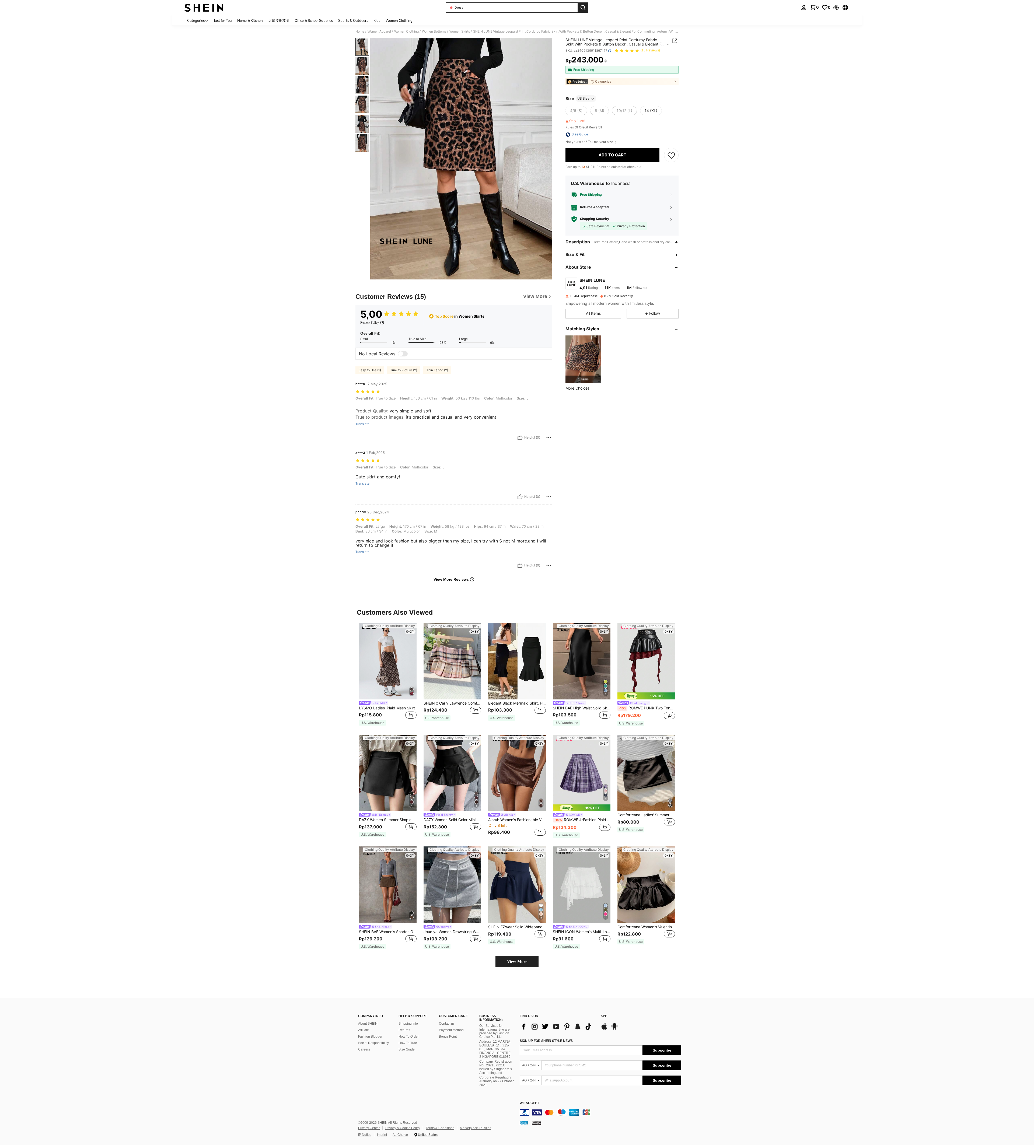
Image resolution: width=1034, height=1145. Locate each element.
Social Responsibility (373, 1043)
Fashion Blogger (370, 1036)
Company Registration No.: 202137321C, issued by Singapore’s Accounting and (495, 1067)
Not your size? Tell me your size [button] (589, 142)
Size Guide (407, 1049)
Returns (404, 1030)
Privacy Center (369, 1128)
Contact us (447, 1023)
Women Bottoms (434, 31)
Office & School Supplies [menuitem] (314, 20)
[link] (814, 7)
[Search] (583, 7)
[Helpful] (520, 437)
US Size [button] (583, 99)
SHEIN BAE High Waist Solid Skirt (581, 708)
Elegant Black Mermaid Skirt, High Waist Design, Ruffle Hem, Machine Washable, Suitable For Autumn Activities (517, 703)
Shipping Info (408, 1023)
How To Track (408, 1043)
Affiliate (363, 1030)
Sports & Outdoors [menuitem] (353, 20)
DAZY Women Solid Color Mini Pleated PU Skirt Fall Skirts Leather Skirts (452, 820)
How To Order (409, 1036)
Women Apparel (379, 31)
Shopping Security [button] (594, 219)
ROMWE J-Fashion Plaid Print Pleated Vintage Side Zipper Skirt (582, 820)
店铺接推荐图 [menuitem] (278, 20)
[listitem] (583, 359)
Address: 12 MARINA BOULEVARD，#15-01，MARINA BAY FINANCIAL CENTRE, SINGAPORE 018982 (495, 1049)
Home (359, 31)
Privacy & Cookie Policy (402, 1128)
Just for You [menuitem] (223, 20)
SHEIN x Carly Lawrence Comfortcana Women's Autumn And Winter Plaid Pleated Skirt (452, 703)
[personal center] (804, 7)
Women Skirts (459, 31)
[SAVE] (671, 155)
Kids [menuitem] (376, 20)
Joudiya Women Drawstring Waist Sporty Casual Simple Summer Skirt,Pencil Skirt (452, 932)
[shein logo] (203, 7)
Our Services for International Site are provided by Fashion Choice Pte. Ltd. (494, 1031)
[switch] (403, 353)
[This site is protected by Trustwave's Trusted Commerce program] (524, 1123)
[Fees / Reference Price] (605, 61)
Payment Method (451, 1030)
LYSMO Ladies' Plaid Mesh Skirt (387, 708)
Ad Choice (400, 1135)
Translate (362, 424)
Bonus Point (448, 1036)
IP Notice (364, 1135)
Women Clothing (406, 31)
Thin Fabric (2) (437, 370)
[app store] (604, 1029)
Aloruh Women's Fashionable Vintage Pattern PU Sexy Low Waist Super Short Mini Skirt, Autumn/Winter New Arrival (517, 820)
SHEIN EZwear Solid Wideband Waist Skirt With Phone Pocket (517, 927)
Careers (364, 1049)
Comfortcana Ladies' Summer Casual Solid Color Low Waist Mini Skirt (646, 815)
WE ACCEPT (529, 1103)
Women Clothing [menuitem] (399, 20)
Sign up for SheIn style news (546, 1041)
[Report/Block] (549, 437)
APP (603, 1016)
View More (517, 961)
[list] (557, 1027)
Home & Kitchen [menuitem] (250, 20)
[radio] (576, 110)
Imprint (382, 1135)
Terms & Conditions (440, 1128)
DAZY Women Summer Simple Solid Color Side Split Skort (388, 820)
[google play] (614, 1029)
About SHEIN (368, 1023)
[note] (372, 723)
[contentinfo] (600, 1112)
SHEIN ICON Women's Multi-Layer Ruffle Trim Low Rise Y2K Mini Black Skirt (581, 932)
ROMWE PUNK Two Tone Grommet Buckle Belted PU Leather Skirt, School (647, 708)
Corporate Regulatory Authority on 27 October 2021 (496, 1081)
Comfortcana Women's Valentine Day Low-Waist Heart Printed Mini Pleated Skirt (646, 927)
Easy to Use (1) (370, 370)
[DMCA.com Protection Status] (536, 1123)
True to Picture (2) (403, 370)
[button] (836, 7)
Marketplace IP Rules (475, 1128)
